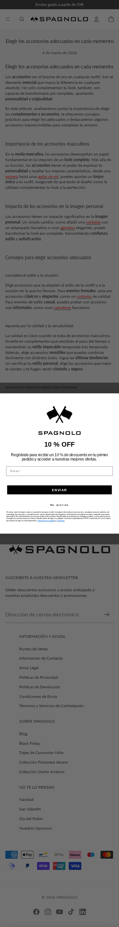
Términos (60, 521)
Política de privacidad (46, 521)
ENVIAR (59, 490)
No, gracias (59, 505)
